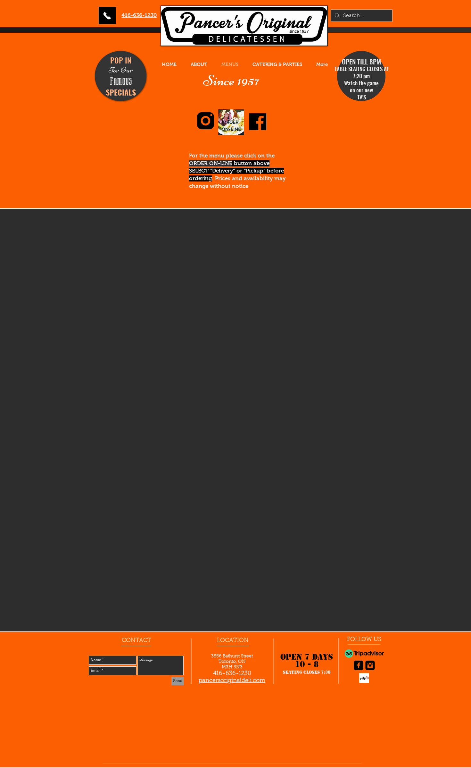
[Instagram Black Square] (370, 665)
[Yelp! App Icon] (364, 678)
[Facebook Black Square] (358, 665)
